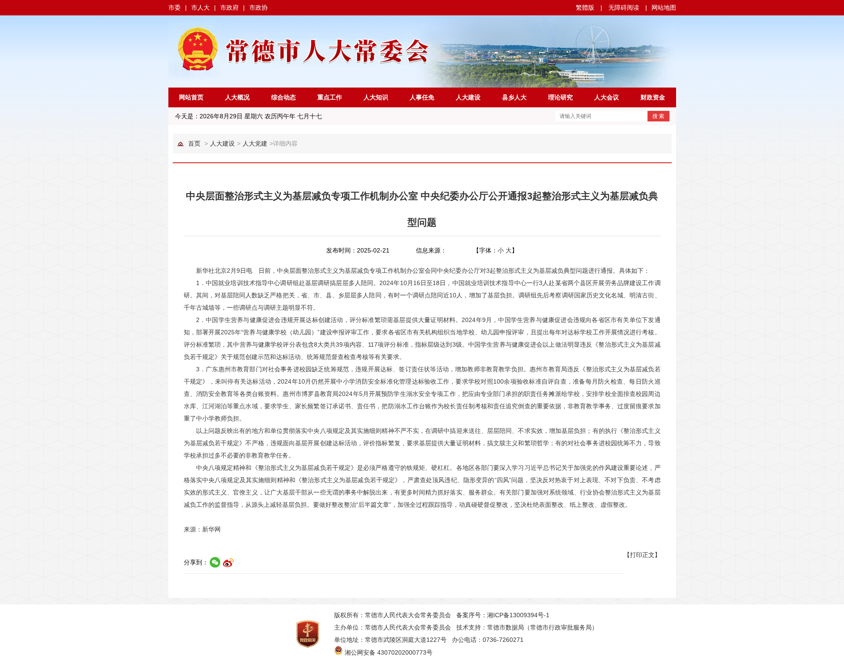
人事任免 (422, 97)
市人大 (200, 7)
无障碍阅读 (623, 7)
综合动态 (283, 97)
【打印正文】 (642, 554)
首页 (194, 143)
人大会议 (606, 97)
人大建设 (468, 97)
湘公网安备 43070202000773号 (389, 652)
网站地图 (663, 7)
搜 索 (658, 116)
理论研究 (560, 97)
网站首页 (191, 97)
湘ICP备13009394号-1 (518, 615)
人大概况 (237, 97)
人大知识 (376, 97)
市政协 (258, 7)
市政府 (229, 7)
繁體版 (585, 7)
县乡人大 (514, 97)
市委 (174, 7)
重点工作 (329, 97)
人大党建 (255, 143)
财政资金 (652, 97)
